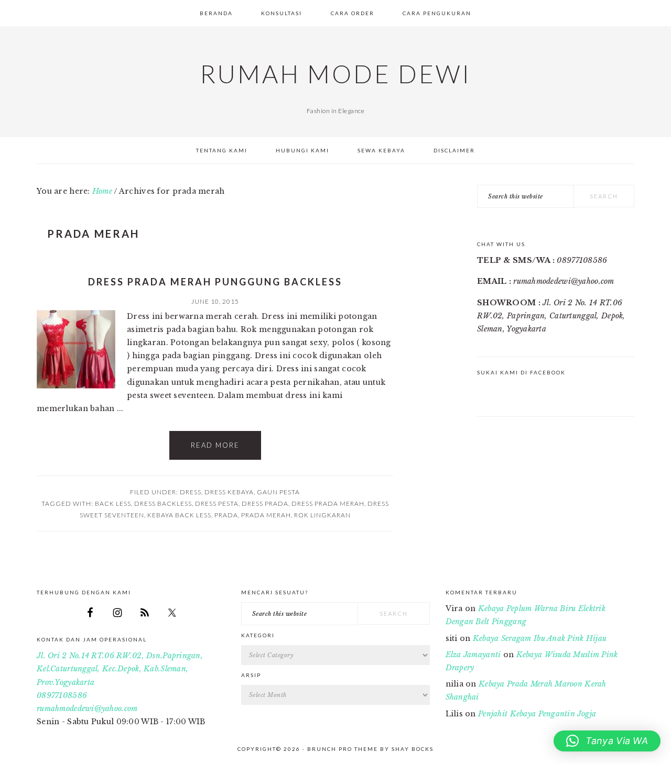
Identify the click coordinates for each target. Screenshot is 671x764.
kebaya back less (179, 515)
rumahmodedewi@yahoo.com (87, 708)
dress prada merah (327, 503)
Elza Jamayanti (473, 654)
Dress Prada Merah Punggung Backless (215, 281)
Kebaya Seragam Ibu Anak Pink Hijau (540, 638)
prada (226, 515)
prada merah (266, 515)
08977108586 (62, 695)
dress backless (163, 503)
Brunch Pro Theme (342, 749)
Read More (215, 445)
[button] (607, 740)
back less (113, 503)
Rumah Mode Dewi (335, 73)
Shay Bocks (413, 749)
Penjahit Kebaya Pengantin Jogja (537, 713)
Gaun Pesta (278, 492)
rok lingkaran (322, 515)
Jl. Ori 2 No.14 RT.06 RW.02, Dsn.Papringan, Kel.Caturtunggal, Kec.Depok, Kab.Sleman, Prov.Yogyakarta (120, 669)
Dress (190, 492)
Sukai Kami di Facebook (521, 372)
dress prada (265, 503)
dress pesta (217, 503)
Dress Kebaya (229, 492)
